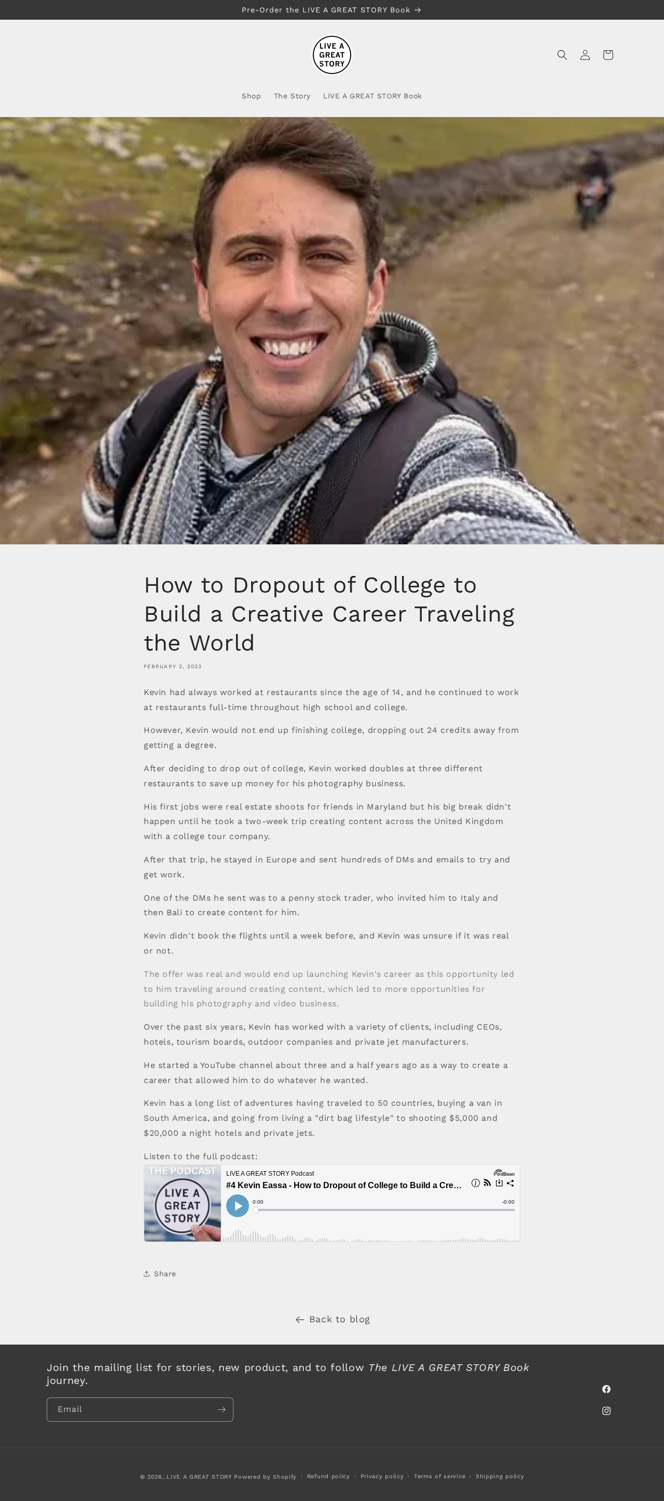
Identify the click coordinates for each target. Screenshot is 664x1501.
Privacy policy (382, 1476)
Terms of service (439, 1476)
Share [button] (165, 1273)
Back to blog (339, 1319)
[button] (562, 55)
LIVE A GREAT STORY (199, 1477)
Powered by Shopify (265, 1477)
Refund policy (328, 1476)
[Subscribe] (221, 1409)
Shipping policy (500, 1476)
